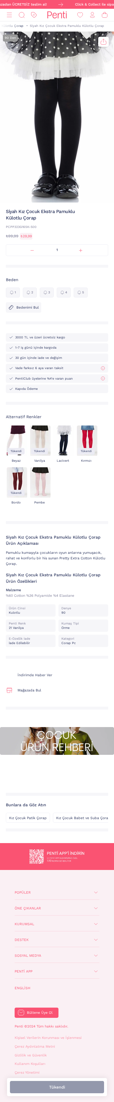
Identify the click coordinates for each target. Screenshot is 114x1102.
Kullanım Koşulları (30, 1064)
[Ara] (21, 15)
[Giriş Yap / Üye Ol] (92, 15)
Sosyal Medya (28, 956)
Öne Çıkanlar (28, 908)
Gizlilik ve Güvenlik (31, 1055)
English (22, 988)
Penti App (23, 971)
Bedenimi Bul (27, 307)
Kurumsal (24, 924)
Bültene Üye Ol (40, 1013)
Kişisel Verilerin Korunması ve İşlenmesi (48, 1038)
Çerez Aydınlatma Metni (35, 1046)
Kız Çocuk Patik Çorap (28, 818)
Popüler (23, 892)
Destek (22, 940)
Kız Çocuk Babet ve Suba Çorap (83, 818)
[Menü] (9, 15)
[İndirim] (33, 15)
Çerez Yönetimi (27, 1072)
